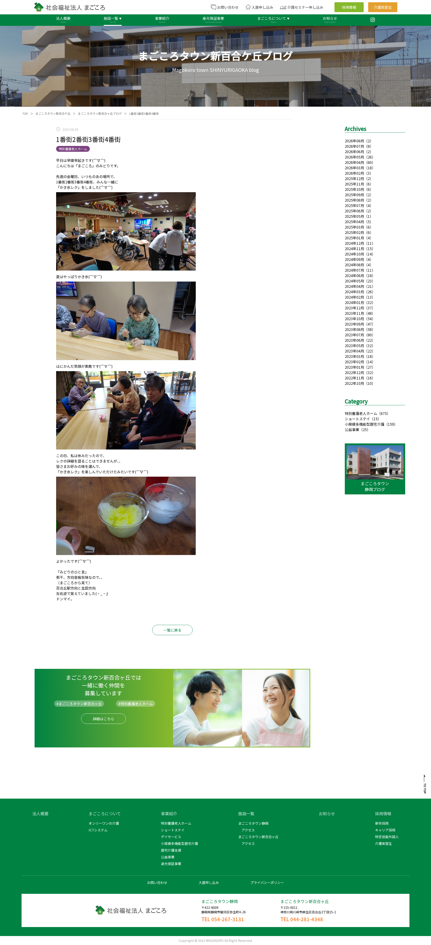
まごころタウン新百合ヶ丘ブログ (100, 113)
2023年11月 (354, 313)
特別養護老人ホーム (361, 413)
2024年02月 (354, 297)
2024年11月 (354, 248)
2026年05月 (354, 157)
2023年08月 (354, 329)
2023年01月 (354, 367)
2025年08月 (354, 200)
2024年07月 (354, 270)
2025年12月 (354, 178)
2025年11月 (354, 184)
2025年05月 (354, 216)
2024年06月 (354, 275)
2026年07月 (354, 146)
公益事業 (352, 429)
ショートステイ (357, 418)
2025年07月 (354, 205)
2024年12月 (354, 243)
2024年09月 (354, 259)
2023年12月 (354, 308)
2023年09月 (354, 324)
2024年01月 (354, 302)
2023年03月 (354, 356)
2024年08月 (354, 264)
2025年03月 (354, 227)
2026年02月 (354, 173)
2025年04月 (354, 221)
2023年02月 (354, 361)
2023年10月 (354, 318)
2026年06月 (354, 151)
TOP (25, 113)
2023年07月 (354, 334)
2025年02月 (354, 232)
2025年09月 (354, 194)
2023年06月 (354, 340)
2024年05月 (354, 281)
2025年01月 (354, 237)
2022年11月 (354, 378)
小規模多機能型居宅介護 (364, 424)
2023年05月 (354, 345)
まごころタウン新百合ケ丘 (52, 113)
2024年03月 (354, 291)
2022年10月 (354, 383)
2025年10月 (354, 189)
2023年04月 (354, 351)
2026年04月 (354, 162)
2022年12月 (354, 372)
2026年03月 (354, 167)
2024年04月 (354, 286)
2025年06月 (354, 211)
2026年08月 (354, 140)
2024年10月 (354, 254)
